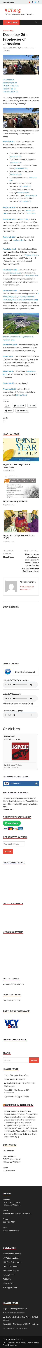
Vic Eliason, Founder (11, 1270)
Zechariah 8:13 (23, 192)
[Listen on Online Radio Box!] (36, 784)
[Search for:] (21, 1060)
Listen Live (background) (25, 672)
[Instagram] (38, 2)
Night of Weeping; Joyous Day (16, 1075)
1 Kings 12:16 (21, 395)
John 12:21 (23, 219)
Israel (12, 340)
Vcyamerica (24, 48)
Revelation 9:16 (32, 276)
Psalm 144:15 (8, 383)
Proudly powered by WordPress (14, 1343)
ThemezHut (12, 1345)
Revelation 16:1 (9, 249)
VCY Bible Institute (11, 1258)
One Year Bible (8, 31)
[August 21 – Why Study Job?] (21, 498)
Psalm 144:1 (8, 356)
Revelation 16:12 (10, 270)
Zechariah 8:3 (8, 141)
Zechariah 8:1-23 (10, 82)
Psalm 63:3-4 (8, 809)
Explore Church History (19, 1104)
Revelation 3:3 (18, 299)
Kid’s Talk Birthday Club (12, 1262)
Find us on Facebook (15, 1039)
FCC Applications (10, 1287)
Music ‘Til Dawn (10, 1266)
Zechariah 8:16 (9, 207)
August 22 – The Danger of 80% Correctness (20, 1324)
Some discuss (15, 273)
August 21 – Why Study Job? (15, 501)
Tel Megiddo (23, 337)
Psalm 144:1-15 (9, 89)
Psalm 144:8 (8, 371)
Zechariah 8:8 (15, 174)
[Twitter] (35, 2)
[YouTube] (29, 2)
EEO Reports (8, 1283)
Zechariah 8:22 (25, 201)
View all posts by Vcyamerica (26, 587)
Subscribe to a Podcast (12, 1253)
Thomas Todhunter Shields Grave (17, 1111)
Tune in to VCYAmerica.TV (13, 984)
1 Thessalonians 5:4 (26, 296)
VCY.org (13, 10)
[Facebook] (32, 2)
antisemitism (19, 240)
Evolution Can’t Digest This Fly (16, 1097)
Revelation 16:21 (10, 344)
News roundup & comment (15, 1079)
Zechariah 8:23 (9, 237)
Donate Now (11, 823)
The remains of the (10, 337)
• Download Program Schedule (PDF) (18, 704)
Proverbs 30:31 (9, 389)
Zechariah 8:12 (25, 186)
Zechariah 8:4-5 (21, 168)
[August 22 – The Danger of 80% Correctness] (21, 462)
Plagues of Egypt (31, 255)
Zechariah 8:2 (15, 156)
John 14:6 (31, 213)
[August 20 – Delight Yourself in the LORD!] (21, 533)
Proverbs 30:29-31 (10, 91)
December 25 (8, 80)
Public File (7, 1279)
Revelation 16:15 (10, 290)
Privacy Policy (8, 1275)
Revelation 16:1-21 (10, 85)
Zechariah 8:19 (31, 195)
